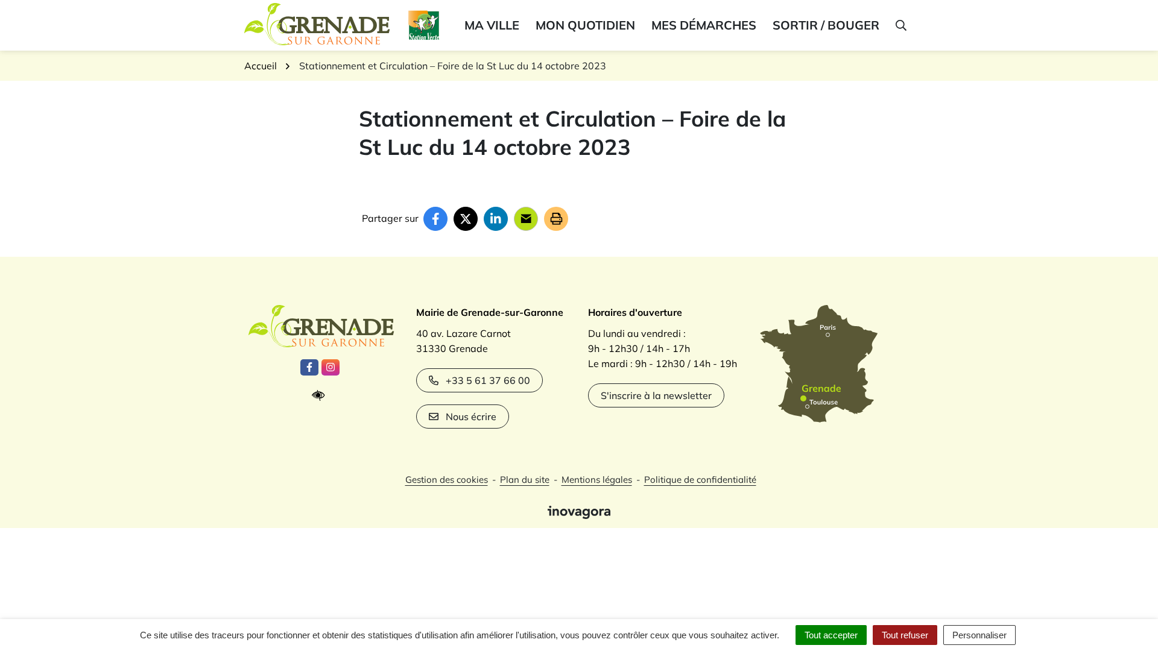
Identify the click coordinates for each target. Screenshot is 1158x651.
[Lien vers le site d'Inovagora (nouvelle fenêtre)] (579, 511)
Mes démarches (703, 25)
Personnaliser (979, 635)
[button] (900, 25)
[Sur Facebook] (435, 219)
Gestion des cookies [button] (446, 479)
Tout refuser (905, 635)
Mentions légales (597, 479)
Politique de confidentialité (700, 479)
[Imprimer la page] (556, 219)
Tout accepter (831, 635)
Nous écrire (471, 416)
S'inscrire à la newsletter (656, 395)
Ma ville (491, 25)
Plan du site (524, 479)
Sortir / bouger (826, 25)
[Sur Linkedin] (496, 219)
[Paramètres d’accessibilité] (321, 396)
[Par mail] (526, 219)
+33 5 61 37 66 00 (488, 380)
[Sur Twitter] (466, 219)
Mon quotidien (585, 25)
